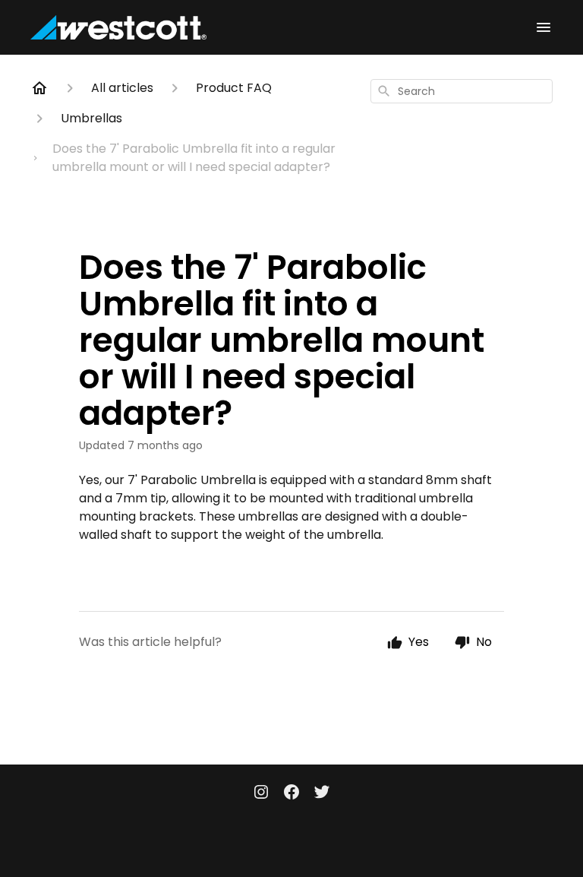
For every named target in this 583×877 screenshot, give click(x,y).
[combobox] (461, 91)
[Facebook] (291, 793)
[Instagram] (261, 793)
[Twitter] (322, 793)
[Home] (39, 88)
